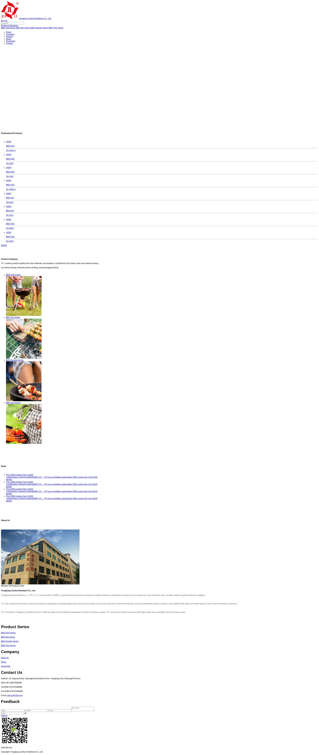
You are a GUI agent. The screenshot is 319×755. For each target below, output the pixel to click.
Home (8, 32)
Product (9, 37)
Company (10, 34)
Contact (9, 43)
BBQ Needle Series (39, 28)
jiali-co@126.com (15, 695)
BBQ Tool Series (56, 28)
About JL (5, 658)
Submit (4, 716)
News (8, 39)
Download (10, 41)
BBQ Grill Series (8, 28)
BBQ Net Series (23, 28)
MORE (4, 245)
